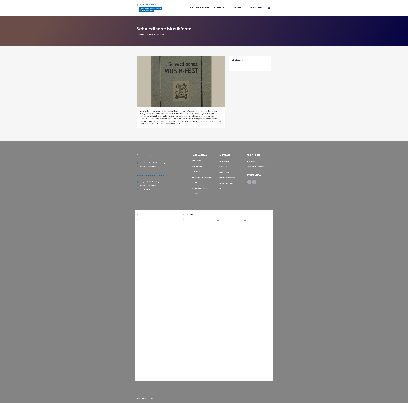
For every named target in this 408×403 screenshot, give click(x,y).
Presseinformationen (227, 178)
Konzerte (195, 183)
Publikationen (224, 172)
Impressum (251, 161)
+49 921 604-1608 (145, 189)
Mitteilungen (224, 161)
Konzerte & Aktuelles (199, 8)
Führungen (223, 167)
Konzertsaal (196, 194)
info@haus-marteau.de (148, 167)
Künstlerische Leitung (200, 188)
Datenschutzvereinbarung (256, 167)
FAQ (220, 189)
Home (141, 34)
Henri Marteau (256, 8)
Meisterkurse (220, 8)
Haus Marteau (238, 8)
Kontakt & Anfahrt (226, 183)
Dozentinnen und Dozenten (202, 177)
